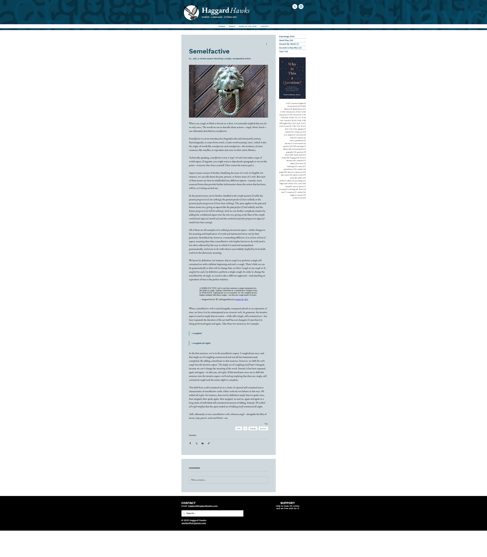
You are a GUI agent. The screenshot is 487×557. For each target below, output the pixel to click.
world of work (299, 198)
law (303, 158)
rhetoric (292, 183)
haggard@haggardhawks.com (203, 507)
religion (283, 183)
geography (291, 152)
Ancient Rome (294, 106)
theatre (302, 189)
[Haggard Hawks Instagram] (301, 6)
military (294, 163)
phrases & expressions (297, 172)
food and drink (299, 149)
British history (299, 109)
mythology (292, 166)
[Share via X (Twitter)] (196, 444)
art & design (289, 135)
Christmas (290, 112)
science (302, 183)
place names (286, 175)
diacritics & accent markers (295, 143)
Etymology (192, 436)
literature (291, 160)
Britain (288, 109)
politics (302, 178)
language (253, 430)
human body (300, 155)
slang (288, 186)
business (302, 137)
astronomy (301, 135)
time (283, 192)
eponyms (287, 146)
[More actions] (266, 43)
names (302, 166)
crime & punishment (297, 140)
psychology (300, 180)
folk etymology (299, 146)
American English (298, 103)
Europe (283, 115)
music (302, 163)
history (289, 155)
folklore (287, 149)
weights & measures (298, 195)
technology (293, 189)
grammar (263, 430)
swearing (283, 189)
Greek (284, 117)
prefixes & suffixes (287, 180)
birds (293, 137)
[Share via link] (209, 444)
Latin (238, 430)
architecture (300, 132)
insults (285, 158)
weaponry (291, 192)
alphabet (302, 129)
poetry (293, 178)
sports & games (299, 186)
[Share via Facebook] (190, 444)
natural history (290, 169)
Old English (285, 123)
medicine (301, 160)
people (283, 172)
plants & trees (299, 175)
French (297, 115)
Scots (287, 126)
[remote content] (228, 294)
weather (301, 192)
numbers (301, 169)
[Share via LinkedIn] (202, 444)
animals (289, 132)
